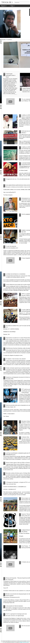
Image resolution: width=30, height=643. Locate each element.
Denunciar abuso (26, 642)
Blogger (21, 642)
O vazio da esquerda (11, 246)
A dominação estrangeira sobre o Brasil (10, 75)
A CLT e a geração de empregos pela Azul (16, 614)
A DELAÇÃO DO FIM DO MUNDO (14, 606)
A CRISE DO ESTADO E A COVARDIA (15, 274)
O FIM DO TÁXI (25, 437)
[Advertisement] (15, 23)
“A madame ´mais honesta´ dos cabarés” (16, 359)
